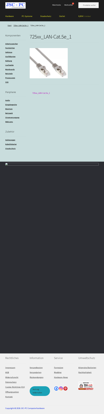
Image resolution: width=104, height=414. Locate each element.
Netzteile (9, 73)
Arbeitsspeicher (11, 44)
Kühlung (8, 61)
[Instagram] (61, 388)
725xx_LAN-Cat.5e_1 (20, 25)
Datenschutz (10, 382)
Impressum (10, 367)
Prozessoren (10, 78)
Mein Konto (56, 5)
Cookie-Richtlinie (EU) (15, 387)
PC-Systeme (27, 16)
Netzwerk (9, 113)
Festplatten (10, 48)
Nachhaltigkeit (85, 372)
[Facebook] (56, 388)
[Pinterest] (65, 388)
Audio (7, 100)
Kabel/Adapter (11, 144)
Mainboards (10, 69)
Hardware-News (61, 377)
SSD (6, 82)
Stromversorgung (12, 117)
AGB (7, 372)
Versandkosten (36, 367)
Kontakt (9, 396)
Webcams (9, 122)
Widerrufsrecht (11, 377)
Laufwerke (9, 65)
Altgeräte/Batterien (87, 367)
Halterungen (10, 140)
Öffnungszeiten (12, 392)
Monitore (8, 109)
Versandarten (35, 372)
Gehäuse (8, 52)
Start (9, 25)
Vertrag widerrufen (37, 391)
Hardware (9, 16)
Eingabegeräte (11, 104)
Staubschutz (45, 16)
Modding (58, 372)
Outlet (62, 16)
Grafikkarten (10, 56)
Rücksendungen (36, 377)
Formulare (58, 367)
